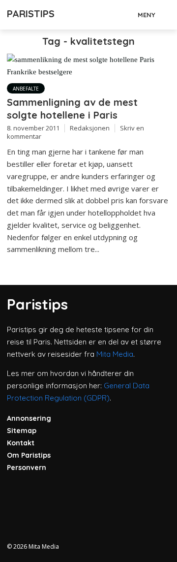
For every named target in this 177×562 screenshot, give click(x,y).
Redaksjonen (90, 128)
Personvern (26, 467)
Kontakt (20, 442)
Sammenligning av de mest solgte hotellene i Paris (72, 108)
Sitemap (21, 430)
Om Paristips (29, 455)
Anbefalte (26, 88)
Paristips (31, 13)
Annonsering (29, 418)
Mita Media (114, 354)
